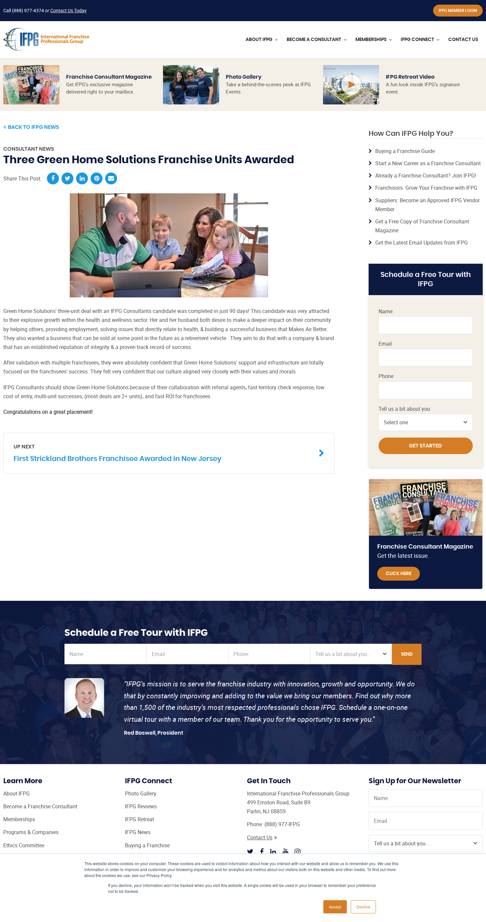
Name (385, 311)
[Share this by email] (111, 178)
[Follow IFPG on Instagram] (298, 851)
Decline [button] (363, 906)
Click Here (398, 573)
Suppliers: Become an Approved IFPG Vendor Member (427, 205)
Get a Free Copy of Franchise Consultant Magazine (422, 226)
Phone (386, 376)
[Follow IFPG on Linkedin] (273, 851)
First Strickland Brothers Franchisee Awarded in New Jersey (118, 453)
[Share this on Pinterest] (96, 178)
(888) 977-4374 (28, 10)
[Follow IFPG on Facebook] (262, 851)
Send (407, 654)
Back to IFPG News (33, 127)
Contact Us (259, 837)
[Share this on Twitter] (67, 178)
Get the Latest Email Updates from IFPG (421, 242)
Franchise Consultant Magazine (109, 77)
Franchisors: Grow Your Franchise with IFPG (426, 187)
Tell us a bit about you (404, 409)
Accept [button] (335, 906)
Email (385, 344)
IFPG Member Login (458, 11)
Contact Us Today (68, 10)
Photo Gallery (244, 77)
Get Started (425, 445)
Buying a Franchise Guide (405, 151)
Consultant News (28, 149)
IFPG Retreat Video (410, 77)
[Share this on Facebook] (53, 178)
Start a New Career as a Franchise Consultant (428, 163)
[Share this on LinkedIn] (82, 178)
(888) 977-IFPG (282, 824)
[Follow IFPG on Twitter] (250, 851)
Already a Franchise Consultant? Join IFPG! (425, 175)
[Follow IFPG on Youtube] (285, 851)
